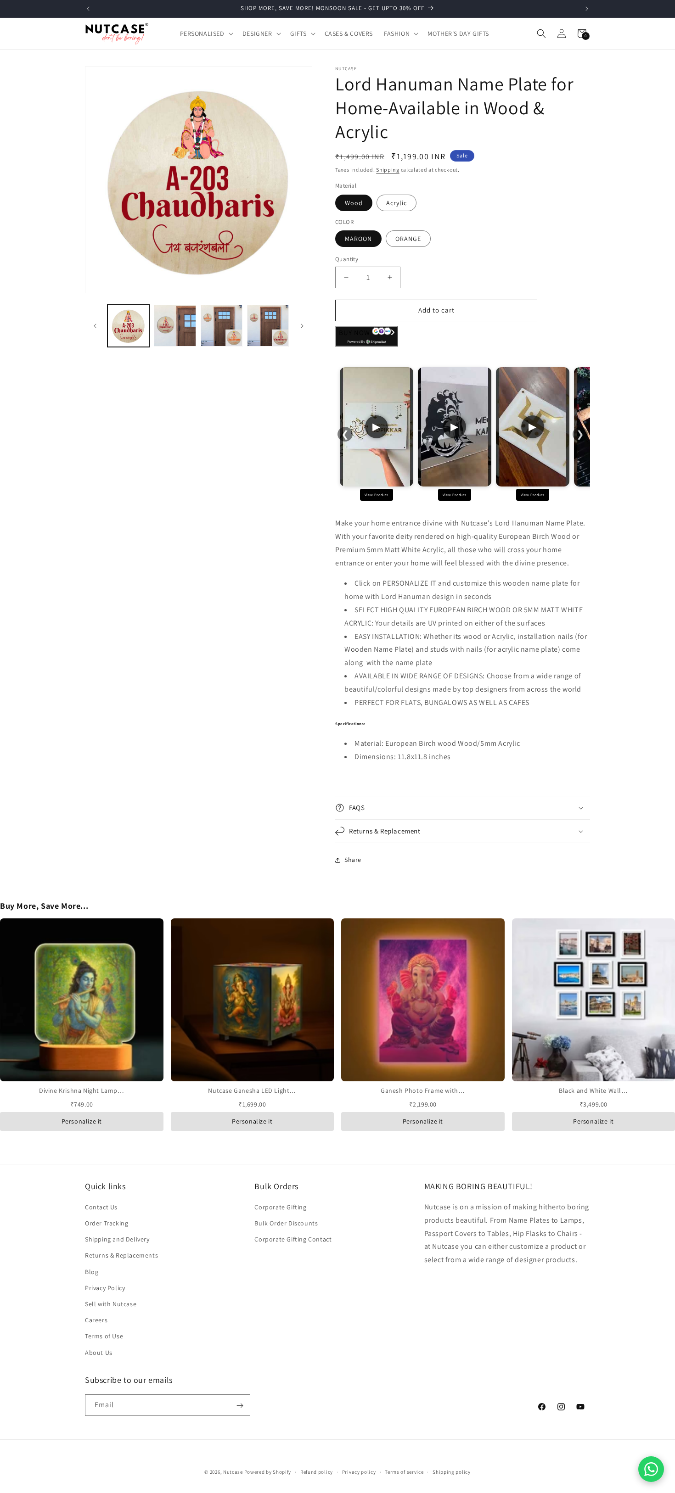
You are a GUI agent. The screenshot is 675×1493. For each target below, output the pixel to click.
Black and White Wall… (593, 1090)
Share (352, 860)
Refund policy (316, 1472)
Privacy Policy (105, 1288)
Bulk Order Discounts (286, 1223)
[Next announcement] (587, 8)
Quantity (346, 259)
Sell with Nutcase (110, 1304)
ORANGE (408, 239)
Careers (96, 1320)
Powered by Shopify (268, 1472)
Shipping (387, 169)
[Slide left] (95, 326)
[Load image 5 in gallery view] (268, 326)
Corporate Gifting (280, 1207)
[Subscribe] (240, 1405)
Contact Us (101, 1207)
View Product (376, 494)
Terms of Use (104, 1336)
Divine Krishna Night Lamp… (81, 1090)
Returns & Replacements (121, 1256)
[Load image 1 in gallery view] (128, 326)
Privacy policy (359, 1472)
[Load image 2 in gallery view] (175, 326)
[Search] (541, 33)
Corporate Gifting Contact (293, 1240)
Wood (354, 203)
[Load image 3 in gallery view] (221, 326)
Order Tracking (106, 1223)
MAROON (358, 239)
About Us (98, 1352)
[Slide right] (302, 326)
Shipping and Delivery (117, 1240)
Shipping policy (452, 1472)
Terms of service (404, 1472)
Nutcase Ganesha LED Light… (252, 1090)
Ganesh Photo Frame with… (423, 1090)
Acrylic (396, 203)
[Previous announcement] (88, 8)
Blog (91, 1272)
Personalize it (82, 1121)
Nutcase (233, 1472)
